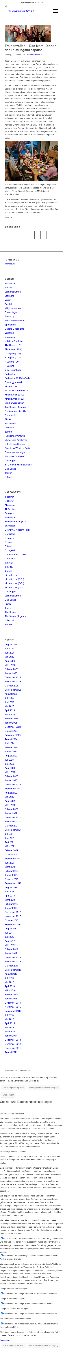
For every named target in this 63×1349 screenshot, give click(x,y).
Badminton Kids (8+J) (15, 521)
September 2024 (13, 734)
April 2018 (10, 895)
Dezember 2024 (13, 726)
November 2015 (13, 1006)
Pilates (8, 419)
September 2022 (13, 788)
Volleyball (9, 427)
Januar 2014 (11, 1035)
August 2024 (11, 739)
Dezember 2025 (13, 677)
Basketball (10, 283)
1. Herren (9, 496)
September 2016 (13, 969)
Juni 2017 (9, 936)
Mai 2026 (9, 656)
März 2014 (10, 1031)
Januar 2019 (11, 875)
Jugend (8, 570)
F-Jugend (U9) (12, 361)
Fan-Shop (9, 316)
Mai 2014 (9, 1027)
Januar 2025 (11, 722)
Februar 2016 (11, 994)
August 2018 (11, 887)
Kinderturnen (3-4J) (14, 394)
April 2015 (10, 1023)
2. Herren (9, 500)
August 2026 (11, 644)
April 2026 (10, 660)
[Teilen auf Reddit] (49, 235)
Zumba (8, 431)
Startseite (9, 295)
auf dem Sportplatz (14, 341)
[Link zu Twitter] (56, 1070)
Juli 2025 (9, 697)
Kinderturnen (11, 386)
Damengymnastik (13, 382)
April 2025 (10, 710)
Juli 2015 (9, 1015)
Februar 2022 (11, 809)
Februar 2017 (11, 949)
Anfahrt (8, 303)
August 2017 (11, 928)
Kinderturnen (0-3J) (14, 579)
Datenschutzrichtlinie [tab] (9, 1327)
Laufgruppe (10, 460)
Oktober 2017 (11, 920)
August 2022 (11, 792)
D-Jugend (10, 533)
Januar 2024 (11, 751)
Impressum (10, 263)
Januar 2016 (11, 998)
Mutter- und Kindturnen (16, 439)
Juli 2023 (9, 759)
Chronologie (11, 312)
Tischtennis (10, 423)
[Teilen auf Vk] (43, 235)
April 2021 (10, 842)
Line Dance (10, 468)
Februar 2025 (11, 718)
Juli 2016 (9, 977)
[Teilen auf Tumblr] (37, 235)
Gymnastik (10, 415)
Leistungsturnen (34, 55)
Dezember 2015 (13, 1002)
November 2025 (13, 681)
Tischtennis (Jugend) (15, 406)
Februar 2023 (11, 776)
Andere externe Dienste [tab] (10, 1258)
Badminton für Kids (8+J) (17, 378)
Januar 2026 (11, 673)
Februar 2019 (11, 870)
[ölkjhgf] (28, 33)
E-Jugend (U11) (13, 357)
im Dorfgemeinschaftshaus (18, 464)
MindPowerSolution (14, 402)
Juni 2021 (9, 837)
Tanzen (8, 472)
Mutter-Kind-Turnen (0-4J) (17, 390)
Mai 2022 (9, 796)
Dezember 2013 (13, 1039)
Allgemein (10, 505)
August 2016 (11, 973)
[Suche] (47, 11)
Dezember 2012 (13, 1043)
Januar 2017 (11, 953)
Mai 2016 (9, 982)
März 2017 (10, 945)
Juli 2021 (9, 833)
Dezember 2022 (13, 784)
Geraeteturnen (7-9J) (15, 554)
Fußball (8, 476)
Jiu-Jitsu (9, 287)
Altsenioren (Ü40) (13, 349)
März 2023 (10, 772)
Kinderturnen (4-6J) (14, 398)
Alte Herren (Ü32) (13, 345)
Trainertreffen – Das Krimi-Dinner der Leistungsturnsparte (30, 47)
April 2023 (10, 767)
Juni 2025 (9, 702)
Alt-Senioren (11, 509)
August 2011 (11, 1052)
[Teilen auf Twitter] (14, 235)
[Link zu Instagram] (51, 1070)
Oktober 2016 (11, 965)
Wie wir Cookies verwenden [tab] (12, 1113)
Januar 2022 (11, 813)
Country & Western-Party (17, 448)
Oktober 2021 (11, 825)
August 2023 (11, 755)
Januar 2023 (11, 780)
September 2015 (13, 1010)
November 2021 (13, 821)
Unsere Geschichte (14, 328)
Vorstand (9, 332)
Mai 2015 (9, 1019)
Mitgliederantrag (13, 308)
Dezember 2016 (13, 957)
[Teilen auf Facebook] (8, 235)
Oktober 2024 (11, 730)
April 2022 (10, 800)
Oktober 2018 (11, 879)
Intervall (9, 562)
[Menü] (54, 11)
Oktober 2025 (11, 685)
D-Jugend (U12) (13, 353)
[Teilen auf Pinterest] (26, 235)
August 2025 (11, 693)
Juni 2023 (9, 763)
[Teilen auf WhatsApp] (20, 235)
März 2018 (10, 899)
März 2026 (10, 664)
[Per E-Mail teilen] (55, 235)
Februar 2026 (11, 669)
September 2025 (13, 689)
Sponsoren (10, 324)
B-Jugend (9, 513)
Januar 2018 (11, 907)
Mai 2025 (9, 706)
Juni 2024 (9, 743)
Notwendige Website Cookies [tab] (13, 1151)
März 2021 (10, 846)
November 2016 (13, 961)
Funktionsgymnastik (15, 435)
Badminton (10, 373)
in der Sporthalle (13, 369)
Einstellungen (8, 1094)
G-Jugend (10, 550)
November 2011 (13, 1047)
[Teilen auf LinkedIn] (32, 235)
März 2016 (10, 990)
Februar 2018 (11, 903)
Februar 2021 (11, 850)
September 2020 (13, 858)
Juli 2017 (9, 932)
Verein (8, 299)
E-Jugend (9, 537)
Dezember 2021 (13, 817)
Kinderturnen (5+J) (14, 587)
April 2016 (10, 986)
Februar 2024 (11, 747)
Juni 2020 (9, 862)
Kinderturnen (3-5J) (14, 583)
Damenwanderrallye (15, 452)
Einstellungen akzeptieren (13, 1087)
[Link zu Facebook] (46, 1070)
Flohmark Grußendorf (15, 456)
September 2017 (13, 924)
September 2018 (13, 883)
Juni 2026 (9, 652)
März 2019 (10, 866)
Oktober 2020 (11, 854)
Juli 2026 (9, 648)
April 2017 (10, 940)
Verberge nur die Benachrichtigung (43, 1087)
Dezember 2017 (13, 912)
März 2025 (10, 714)
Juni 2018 (9, 891)
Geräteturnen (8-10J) (15, 411)
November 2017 (13, 916)
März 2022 (10, 805)
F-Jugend (9, 365)
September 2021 (13, 829)
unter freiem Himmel (15, 443)
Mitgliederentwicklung (15, 320)
